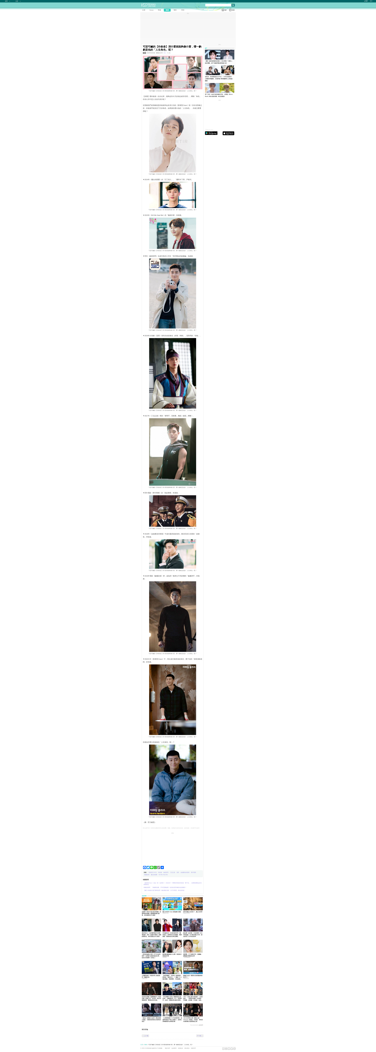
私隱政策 (180, 1048)
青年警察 (193, 872)
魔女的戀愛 (154, 874)
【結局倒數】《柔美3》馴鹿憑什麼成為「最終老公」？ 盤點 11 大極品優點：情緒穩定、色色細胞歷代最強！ (172, 977)
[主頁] (144, 10)
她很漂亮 (166, 872)
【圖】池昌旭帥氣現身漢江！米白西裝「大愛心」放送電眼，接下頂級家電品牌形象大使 (219, 62)
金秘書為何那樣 (185, 872)
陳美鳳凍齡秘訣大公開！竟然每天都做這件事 (172, 955)
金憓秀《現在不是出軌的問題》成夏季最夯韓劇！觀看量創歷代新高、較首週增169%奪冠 (151, 913)
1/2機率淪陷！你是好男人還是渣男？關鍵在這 (151, 976)
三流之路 (172, 872)
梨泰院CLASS (153, 872)
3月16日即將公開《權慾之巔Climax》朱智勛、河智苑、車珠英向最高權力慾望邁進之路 (193, 1019)
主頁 (141, 1044)
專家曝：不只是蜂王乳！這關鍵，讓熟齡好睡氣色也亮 (192, 955)
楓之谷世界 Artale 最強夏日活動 (172, 912)
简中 (371, 1)
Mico (165, 53)
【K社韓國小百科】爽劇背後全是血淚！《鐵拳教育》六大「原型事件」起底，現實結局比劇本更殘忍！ (172, 998)
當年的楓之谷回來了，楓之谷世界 (192, 912)
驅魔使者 (146, 874)
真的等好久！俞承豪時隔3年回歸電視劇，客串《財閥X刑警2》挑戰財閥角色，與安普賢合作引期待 (151, 934)
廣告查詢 (186, 1048)
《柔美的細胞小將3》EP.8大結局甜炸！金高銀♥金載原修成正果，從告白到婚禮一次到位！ (151, 956)
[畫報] (183, 10)
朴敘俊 (160, 872)
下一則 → (200, 1036)
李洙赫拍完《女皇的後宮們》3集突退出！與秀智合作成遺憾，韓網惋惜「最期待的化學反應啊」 (172, 934)
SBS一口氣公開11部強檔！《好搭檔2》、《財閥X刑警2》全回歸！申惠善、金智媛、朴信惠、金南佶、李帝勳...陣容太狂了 (193, 998)
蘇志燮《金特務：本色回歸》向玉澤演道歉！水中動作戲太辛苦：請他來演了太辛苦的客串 (192, 934)
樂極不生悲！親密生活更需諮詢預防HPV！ (192, 976)
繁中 (366, 1)
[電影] (175, 10)
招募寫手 (193, 1048)
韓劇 (144, 53)
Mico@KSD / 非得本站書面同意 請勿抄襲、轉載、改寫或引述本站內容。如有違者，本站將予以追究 (171, 828)
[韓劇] (168, 10)
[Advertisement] (172, 848)
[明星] (160, 10)
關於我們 (167, 1048)
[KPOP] (152, 10)
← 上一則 (145, 1036)
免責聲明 (174, 1048)
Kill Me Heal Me (163, 874)
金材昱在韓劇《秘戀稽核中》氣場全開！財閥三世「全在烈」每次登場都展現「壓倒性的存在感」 (151, 998)
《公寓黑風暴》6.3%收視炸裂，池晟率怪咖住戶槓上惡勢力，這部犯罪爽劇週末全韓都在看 (172, 1019)
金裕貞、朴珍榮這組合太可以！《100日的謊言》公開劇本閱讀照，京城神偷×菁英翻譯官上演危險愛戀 (218, 79)
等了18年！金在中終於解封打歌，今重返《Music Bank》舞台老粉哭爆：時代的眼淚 (219, 95)
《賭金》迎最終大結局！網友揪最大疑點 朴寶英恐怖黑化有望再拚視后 (151, 1019)
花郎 (178, 872)
